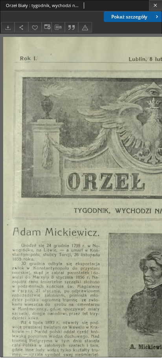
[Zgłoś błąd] (85, 27)
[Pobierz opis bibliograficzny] (58, 27)
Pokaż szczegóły (129, 16)
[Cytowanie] (71, 27)
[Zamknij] (155, 5)
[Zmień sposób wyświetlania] (46, 27)
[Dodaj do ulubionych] (35, 27)
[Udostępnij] (21, 27)
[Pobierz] (8, 27)
